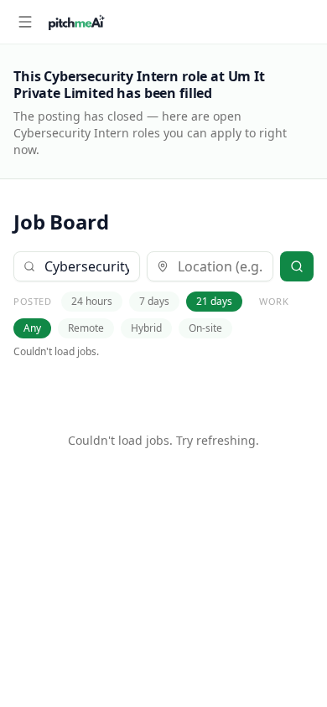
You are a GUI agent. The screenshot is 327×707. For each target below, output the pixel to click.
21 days (214, 301)
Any (32, 328)
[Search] (297, 266)
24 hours (91, 301)
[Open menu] (25, 22)
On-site (205, 328)
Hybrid (146, 328)
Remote (86, 328)
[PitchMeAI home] (76, 22)
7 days (154, 301)
